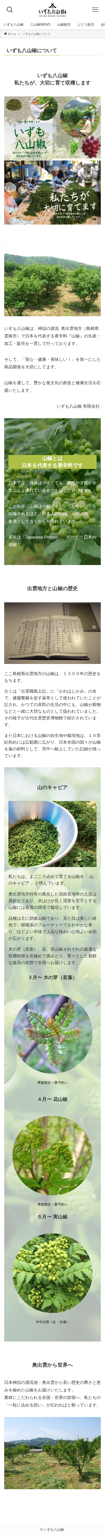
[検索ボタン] (10, 10)
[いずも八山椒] (53, 10)
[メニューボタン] (95, 10)
